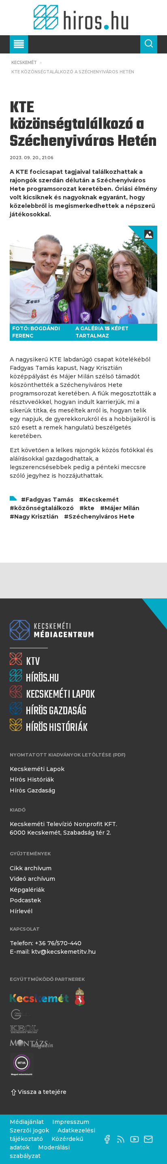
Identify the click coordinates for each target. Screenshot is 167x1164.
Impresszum (70, 1122)
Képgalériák (27, 889)
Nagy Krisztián (36, 516)
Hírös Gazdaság (32, 790)
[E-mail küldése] (150, 1139)
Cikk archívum (30, 868)
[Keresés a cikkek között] (148, 44)
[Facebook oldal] (109, 1139)
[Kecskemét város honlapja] (47, 997)
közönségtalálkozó (44, 508)
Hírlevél (21, 911)
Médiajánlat (27, 1122)
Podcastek (25, 900)
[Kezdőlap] (83, 17)
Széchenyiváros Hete (102, 516)
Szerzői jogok (29, 1130)
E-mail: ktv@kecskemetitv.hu (53, 951)
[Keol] (24, 1029)
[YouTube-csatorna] (136, 1139)
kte (89, 508)
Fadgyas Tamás (49, 499)
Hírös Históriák (32, 779)
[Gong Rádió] (21, 1014)
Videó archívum (32, 878)
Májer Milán (122, 508)
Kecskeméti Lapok (37, 769)
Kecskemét (24, 62)
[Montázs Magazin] (31, 1044)
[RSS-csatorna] (123, 1139)
